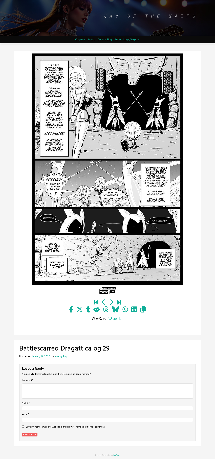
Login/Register (131, 40)
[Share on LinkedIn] (134, 310)
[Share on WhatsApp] (125, 310)
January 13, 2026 (41, 356)
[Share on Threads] (106, 310)
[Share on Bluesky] (115, 310)
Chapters (80, 40)
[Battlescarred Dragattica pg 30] (111, 303)
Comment (27, 380)
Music (91, 40)
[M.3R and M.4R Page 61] (119, 303)
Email (24, 414)
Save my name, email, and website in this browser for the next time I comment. (65, 427)
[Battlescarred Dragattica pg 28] (103, 303)
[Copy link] (143, 310)
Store (118, 40)
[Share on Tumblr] (88, 310)
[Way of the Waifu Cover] (96, 303)
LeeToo (116, 455)
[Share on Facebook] (71, 310)
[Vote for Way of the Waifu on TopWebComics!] (107, 290)
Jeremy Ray (60, 356)
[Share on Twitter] (79, 310)
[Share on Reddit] (96, 310)
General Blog (105, 40)
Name (25, 403)
